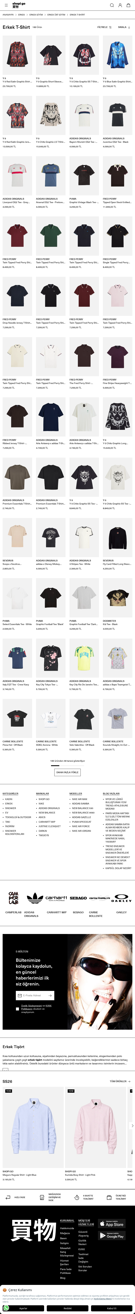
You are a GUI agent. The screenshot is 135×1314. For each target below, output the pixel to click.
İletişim (64, 1243)
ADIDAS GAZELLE (81, 817)
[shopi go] (19, 5)
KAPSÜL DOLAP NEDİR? (118, 868)
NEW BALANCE (47, 812)
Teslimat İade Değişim (83, 1258)
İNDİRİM (9, 826)
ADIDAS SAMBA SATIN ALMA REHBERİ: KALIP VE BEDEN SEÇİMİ (118, 827)
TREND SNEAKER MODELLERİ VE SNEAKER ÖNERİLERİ (117, 849)
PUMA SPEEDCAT (81, 822)
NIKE (41, 803)
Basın (63, 1238)
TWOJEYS (44, 835)
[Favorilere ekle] (27, 39)
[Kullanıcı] (120, 5)
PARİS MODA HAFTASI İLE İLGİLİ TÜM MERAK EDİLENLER (118, 816)
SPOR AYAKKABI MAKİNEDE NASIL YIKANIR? (115, 838)
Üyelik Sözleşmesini (31, 1005)
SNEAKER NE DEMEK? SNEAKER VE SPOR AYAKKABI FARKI (118, 860)
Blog (62, 1277)
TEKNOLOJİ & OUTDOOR (18, 817)
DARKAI (43, 831)
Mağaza (65, 1233)
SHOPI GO (44, 799)
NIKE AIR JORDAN (81, 831)
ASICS (42, 817)
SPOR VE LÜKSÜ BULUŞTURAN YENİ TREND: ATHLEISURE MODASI (117, 804)
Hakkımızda (67, 1228)
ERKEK (9, 803)
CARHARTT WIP (47, 822)
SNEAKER (10, 808)
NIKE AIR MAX (79, 799)
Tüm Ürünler (118, 1081)
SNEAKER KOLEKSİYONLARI (14, 833)
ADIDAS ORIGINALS (49, 808)
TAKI (7, 822)
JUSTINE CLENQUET (50, 826)
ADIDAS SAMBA (80, 803)
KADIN (8, 799)
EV (6, 812)
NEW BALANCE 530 (82, 808)
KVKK (81, 1249)
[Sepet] (128, 5)
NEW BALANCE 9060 (83, 812)
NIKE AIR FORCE (81, 826)
